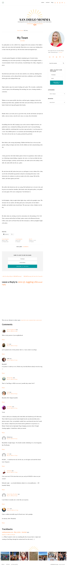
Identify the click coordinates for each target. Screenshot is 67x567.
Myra (8, 344)
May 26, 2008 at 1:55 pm (12, 455)
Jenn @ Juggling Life (27, 281)
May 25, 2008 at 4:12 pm (12, 331)
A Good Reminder (19, 239)
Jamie (8, 454)
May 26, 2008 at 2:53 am (12, 408)
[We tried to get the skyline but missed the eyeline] (14, 556)
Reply (3, 339)
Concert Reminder (5, 239)
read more (60, 52)
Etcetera (22, 40)
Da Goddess (9, 406)
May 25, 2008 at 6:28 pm (12, 379)
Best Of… (31, 239)
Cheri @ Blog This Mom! (12, 494)
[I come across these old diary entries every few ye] (33, 556)
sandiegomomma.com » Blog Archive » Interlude (14, 532)
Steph (8, 392)
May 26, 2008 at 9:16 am (12, 438)
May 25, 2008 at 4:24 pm (12, 345)
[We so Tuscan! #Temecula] (43, 556)
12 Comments (25, 246)
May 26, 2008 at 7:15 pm (12, 472)
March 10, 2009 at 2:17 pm (12, 510)
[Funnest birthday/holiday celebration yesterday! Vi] (52, 556)
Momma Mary (10, 377)
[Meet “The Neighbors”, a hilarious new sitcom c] (62, 556)
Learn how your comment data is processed (31, 320)
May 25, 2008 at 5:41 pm (12, 360)
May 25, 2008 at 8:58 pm (12, 393)
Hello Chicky (62, 564)
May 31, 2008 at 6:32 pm (12, 495)
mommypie (9, 470)
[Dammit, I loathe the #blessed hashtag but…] (5, 556)
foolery (8, 508)
